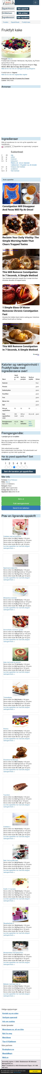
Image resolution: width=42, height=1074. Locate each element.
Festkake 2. (7, 827)
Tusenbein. (6, 795)
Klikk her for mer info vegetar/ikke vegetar (14, 74)
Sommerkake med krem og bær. (13, 630)
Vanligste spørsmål (9, 1017)
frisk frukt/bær (15, 171)
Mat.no (10, 59)
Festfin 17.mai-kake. (9, 889)
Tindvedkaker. (7, 697)
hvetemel (14, 159)
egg (12, 155)
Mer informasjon (17, 1072)
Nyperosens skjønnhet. (10, 568)
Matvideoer (6, 1037)
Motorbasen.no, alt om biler (13, 1029)
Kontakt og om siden (10, 1013)
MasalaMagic (7, 1053)
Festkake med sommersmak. (12, 536)
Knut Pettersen (12, 480)
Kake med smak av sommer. (12, 662)
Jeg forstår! (35, 1071)
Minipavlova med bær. (10, 598)
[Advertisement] (21, 110)
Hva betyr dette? (31, 423)
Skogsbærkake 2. (8, 923)
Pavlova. (6, 729)
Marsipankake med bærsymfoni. (13, 953)
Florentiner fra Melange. (10, 760)
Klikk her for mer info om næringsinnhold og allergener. (18, 69)
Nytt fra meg (7, 1033)
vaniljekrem (14, 169)
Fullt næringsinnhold (21, 503)
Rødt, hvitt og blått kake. (10, 860)
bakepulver (14, 161)
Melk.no (5, 1057)
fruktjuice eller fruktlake (18, 167)
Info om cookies (8, 1021)
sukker (13, 157)
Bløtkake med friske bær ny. (12, 984)
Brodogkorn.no (8, 1049)
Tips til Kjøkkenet (9, 1041)
